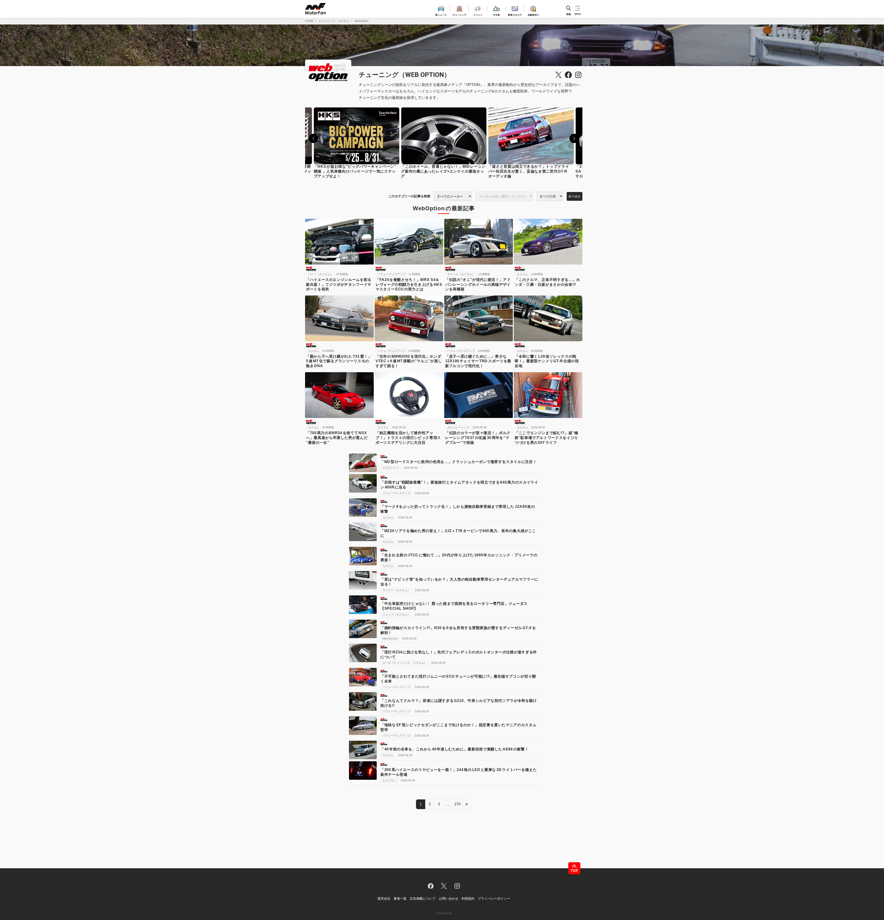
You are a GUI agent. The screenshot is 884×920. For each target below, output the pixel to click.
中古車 (496, 14)
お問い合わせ (448, 898)
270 (457, 804)
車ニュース (441, 14)
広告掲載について (423, 898)
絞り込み (575, 196)
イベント (478, 14)
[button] (313, 138)
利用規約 (468, 898)
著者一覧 (400, 898)
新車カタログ (515, 14)
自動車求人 (533, 14)
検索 (568, 14)
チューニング (459, 14)
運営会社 (383, 898)
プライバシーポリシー (494, 898)
